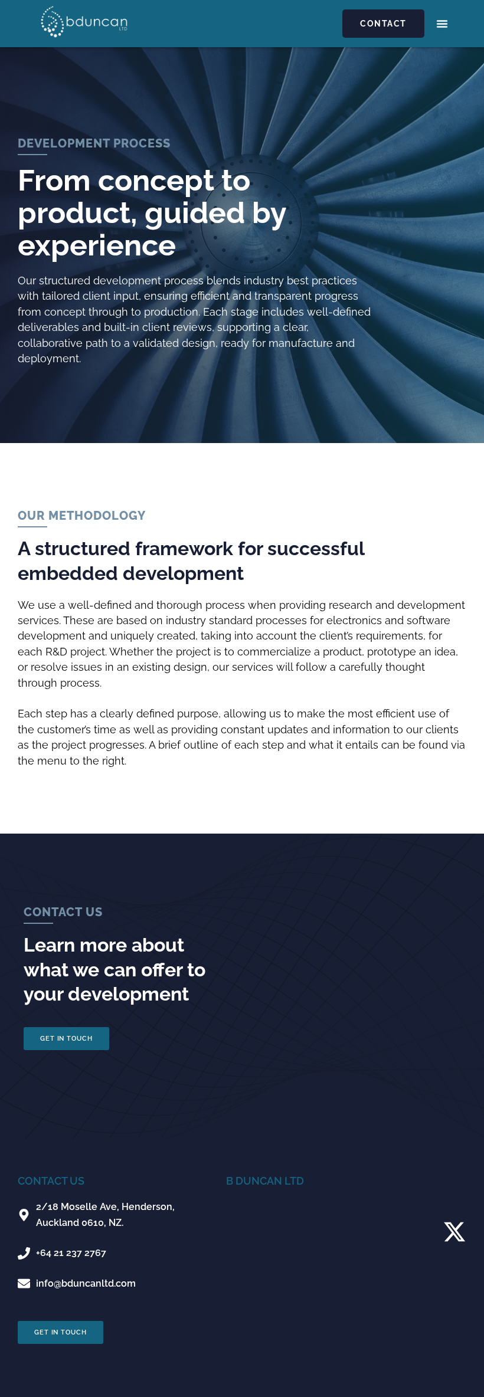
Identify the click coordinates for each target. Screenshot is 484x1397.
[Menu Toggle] (442, 23)
